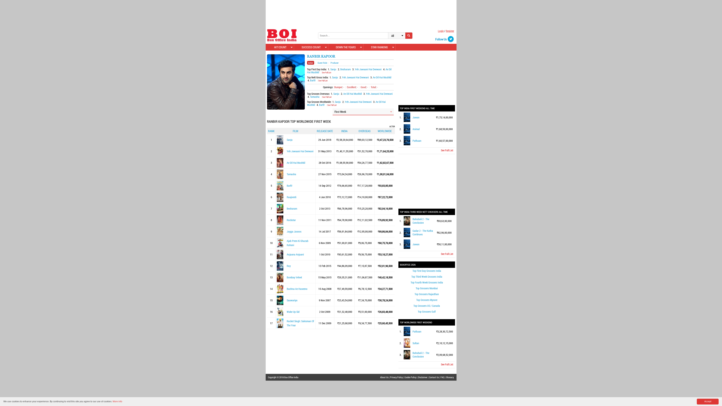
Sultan (416, 343)
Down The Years (346, 47)
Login (441, 31)
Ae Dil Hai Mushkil (382, 77)
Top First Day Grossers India (427, 271)
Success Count (311, 47)
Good (363, 87)
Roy (289, 266)
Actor (310, 62)
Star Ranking (379, 47)
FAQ (442, 377)
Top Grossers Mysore (426, 300)
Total (373, 87)
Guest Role (322, 62)
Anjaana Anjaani (295, 254)
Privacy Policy (396, 377)
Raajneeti (291, 197)
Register (450, 31)
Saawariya (292, 300)
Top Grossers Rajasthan (427, 294)
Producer (335, 62)
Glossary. (450, 377)
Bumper (338, 87)
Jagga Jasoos (294, 231)
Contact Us (434, 377)
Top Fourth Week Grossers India (427, 282)
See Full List (326, 72)
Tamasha (314, 96)
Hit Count (280, 47)
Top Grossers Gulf (427, 311)
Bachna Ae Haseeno (297, 289)
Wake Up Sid (293, 312)
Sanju (333, 69)
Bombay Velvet (294, 277)
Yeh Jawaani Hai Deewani (368, 69)
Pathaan (417, 140)
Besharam (345, 69)
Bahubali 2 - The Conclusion (421, 220)
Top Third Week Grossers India (426, 276)
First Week (340, 112)
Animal (416, 129)
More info (117, 401)
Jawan (416, 117)
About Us (384, 377)
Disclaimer (422, 377)
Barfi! (312, 80)
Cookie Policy (410, 377)
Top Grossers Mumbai (427, 288)
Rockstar (291, 220)
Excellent (351, 87)
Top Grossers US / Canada (426, 306)
